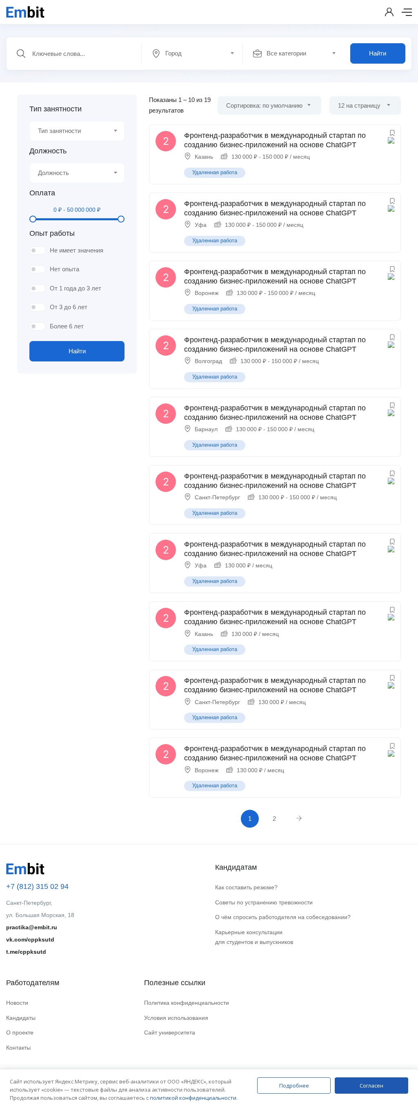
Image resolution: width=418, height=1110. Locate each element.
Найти (377, 53)
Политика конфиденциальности (186, 1002)
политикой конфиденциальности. (194, 1097)
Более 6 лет (67, 326)
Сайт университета (169, 1032)
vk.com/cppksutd (30, 939)
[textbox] (191, 53)
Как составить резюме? (246, 887)
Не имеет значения (76, 250)
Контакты (18, 1047)
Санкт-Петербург (217, 497)
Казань (204, 156)
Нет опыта (64, 269)
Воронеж (206, 293)
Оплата (42, 193)
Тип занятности (55, 109)
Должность (48, 151)
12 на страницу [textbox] (359, 105)
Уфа (201, 225)
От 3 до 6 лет (68, 307)
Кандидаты (21, 1018)
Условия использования (176, 1018)
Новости (17, 1002)
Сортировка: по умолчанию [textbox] (264, 105)
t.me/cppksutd (26, 951)
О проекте (19, 1032)
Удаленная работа (214, 172)
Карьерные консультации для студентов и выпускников (254, 937)
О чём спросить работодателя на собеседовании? (283, 917)
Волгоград (208, 361)
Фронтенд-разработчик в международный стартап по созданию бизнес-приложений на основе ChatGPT (275, 140)
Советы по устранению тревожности (264, 902)
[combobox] (196, 53)
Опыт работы (52, 233)
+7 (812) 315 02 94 (37, 886)
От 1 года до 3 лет (75, 288)
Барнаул (206, 429)
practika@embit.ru (31, 927)
